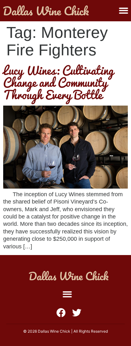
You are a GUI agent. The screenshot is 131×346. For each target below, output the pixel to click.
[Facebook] (61, 312)
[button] (123, 10)
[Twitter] (76, 312)
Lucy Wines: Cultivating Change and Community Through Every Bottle (58, 82)
